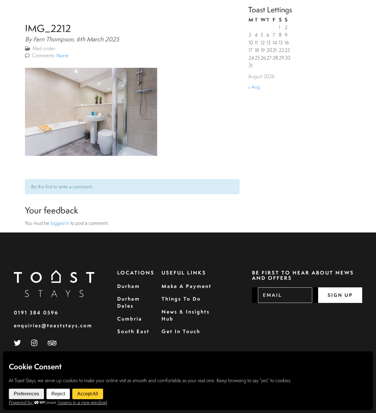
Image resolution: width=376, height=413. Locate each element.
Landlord (267, 16)
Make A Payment (187, 286)
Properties (173, 16)
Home (146, 16)
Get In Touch (181, 331)
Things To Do (181, 298)
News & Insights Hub (186, 315)
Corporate (233, 16)
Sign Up (340, 295)
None (62, 55)
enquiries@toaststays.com (53, 325)
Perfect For (302, 16)
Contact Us (343, 16)
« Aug (254, 86)
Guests (203, 16)
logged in (60, 223)
